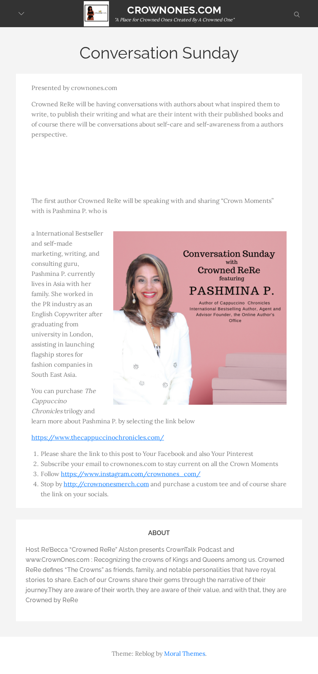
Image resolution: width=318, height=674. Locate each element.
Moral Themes (184, 653)
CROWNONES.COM (174, 10)
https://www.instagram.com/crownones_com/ (130, 474)
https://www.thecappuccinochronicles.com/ (97, 437)
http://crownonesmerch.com (106, 484)
